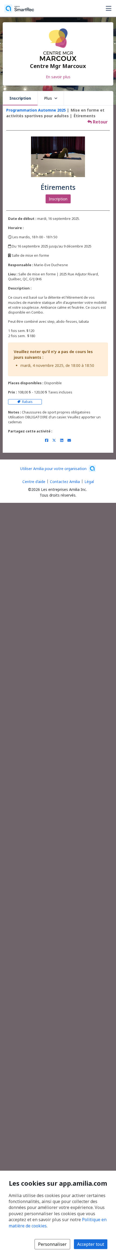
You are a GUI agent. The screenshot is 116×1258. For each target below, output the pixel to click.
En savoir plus (58, 76)
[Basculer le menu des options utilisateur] (108, 8)
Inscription (20, 98)
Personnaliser (52, 1244)
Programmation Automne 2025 (36, 110)
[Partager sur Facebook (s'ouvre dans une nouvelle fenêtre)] (46, 440)
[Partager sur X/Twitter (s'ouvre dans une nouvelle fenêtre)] (54, 440)
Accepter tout (90, 1244)
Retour (100, 122)
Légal (89, 481)
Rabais (27, 401)
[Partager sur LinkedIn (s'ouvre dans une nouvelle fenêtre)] (61, 440)
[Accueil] (19, 8)
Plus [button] (48, 98)
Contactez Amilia (65, 481)
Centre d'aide (33, 481)
